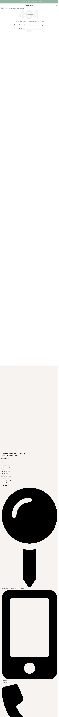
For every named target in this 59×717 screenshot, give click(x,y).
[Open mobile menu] (1, 5)
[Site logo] (29, 5)
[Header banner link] (29, 1)
